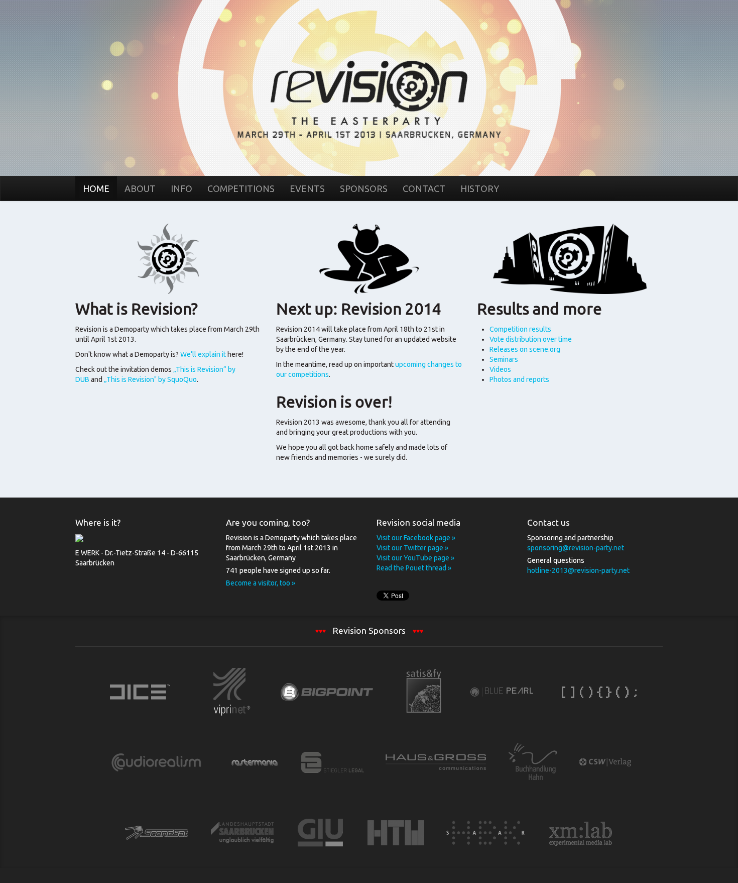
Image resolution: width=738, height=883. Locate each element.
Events (307, 188)
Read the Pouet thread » (414, 568)
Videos (500, 369)
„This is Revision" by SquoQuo (150, 379)
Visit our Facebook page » (416, 538)
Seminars (503, 359)
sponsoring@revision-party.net (575, 548)
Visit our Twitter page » (412, 548)
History (479, 188)
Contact (424, 188)
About (140, 188)
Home (369, 87)
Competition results (520, 329)
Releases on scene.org (524, 349)
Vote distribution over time (530, 339)
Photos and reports (519, 379)
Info (181, 188)
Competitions (241, 188)
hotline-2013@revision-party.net (578, 570)
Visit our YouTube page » (415, 558)
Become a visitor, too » (260, 583)
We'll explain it (203, 354)
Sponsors (364, 188)
